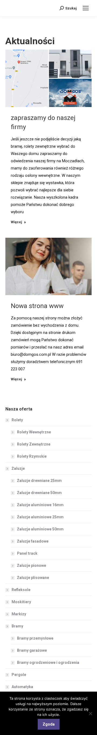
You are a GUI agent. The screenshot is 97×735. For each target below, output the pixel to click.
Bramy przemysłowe (35, 638)
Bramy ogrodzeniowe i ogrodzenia (48, 662)
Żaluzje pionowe (31, 565)
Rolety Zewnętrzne (33, 444)
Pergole (19, 674)
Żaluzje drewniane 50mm (39, 493)
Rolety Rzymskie (32, 456)
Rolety (17, 420)
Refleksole (21, 590)
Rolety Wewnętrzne (34, 432)
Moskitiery (21, 602)
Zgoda (49, 724)
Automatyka (22, 687)
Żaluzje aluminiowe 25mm (40, 517)
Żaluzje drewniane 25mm (39, 480)
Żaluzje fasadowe (32, 541)
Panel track (27, 553)
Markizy (19, 614)
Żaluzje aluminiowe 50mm (40, 529)
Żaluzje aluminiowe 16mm (40, 505)
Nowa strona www (37, 306)
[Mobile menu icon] (85, 8)
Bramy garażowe (32, 650)
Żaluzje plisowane (33, 577)
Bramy (17, 626)
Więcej (16, 222)
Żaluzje (18, 468)
